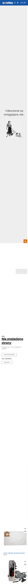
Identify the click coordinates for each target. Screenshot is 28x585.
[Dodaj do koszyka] (25, 531)
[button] (15, 3)
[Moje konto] (17, 2)
